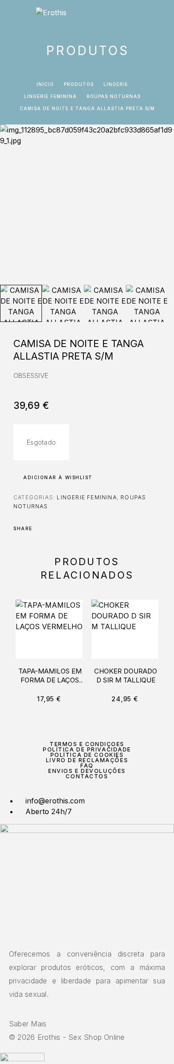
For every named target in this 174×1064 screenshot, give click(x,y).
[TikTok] (92, 935)
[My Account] (146, 16)
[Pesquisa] (132, 16)
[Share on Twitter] (53, 528)
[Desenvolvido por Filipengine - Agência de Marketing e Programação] (22, 1058)
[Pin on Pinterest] (65, 528)
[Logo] (51, 15)
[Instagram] (87, 935)
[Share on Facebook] (42, 528)
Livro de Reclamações (87, 760)
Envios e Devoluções (87, 771)
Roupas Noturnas (114, 96)
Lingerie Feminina (50, 96)
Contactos (87, 776)
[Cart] (161, 16)
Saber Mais (27, 1023)
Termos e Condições (87, 744)
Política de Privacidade (87, 749)
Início (45, 84)
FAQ (87, 765)
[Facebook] (81, 935)
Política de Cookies (87, 754)
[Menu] (18, 15)
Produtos (79, 84)
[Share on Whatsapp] (77, 528)
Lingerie (116, 84)
